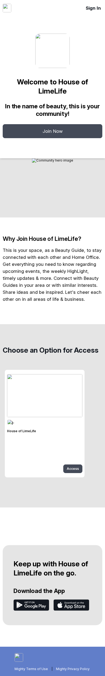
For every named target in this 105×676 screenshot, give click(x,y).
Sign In (93, 8)
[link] (44, 423)
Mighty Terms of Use (31, 669)
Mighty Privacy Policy (73, 669)
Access (73, 469)
